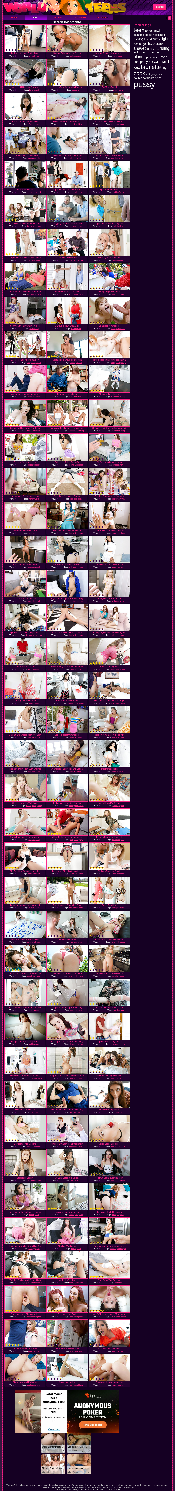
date (34, 1283)
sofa (122, 840)
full (76, 465)
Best (36, 17)
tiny (118, 226)
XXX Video (102, 17)
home (71, 465)
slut (80, 1078)
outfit (40, 1078)
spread (118, 1249)
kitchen (72, 431)
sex (33, 226)
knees (33, 1180)
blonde (122, 328)
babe (30, 158)
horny (117, 158)
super (122, 1078)
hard (39, 294)
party (80, 1317)
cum (37, 124)
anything (120, 1215)
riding (80, 124)
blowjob (34, 1078)
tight (31, 90)
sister (120, 465)
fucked (36, 90)
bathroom (74, 56)
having (122, 431)
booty (122, 976)
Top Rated (80, 17)
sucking (121, 1385)
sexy (80, 56)
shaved (32, 703)
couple (114, 533)
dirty (75, 124)
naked (80, 1146)
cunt (117, 124)
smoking (121, 533)
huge (29, 192)
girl (121, 1112)
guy (38, 465)
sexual (39, 1283)
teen (31, 56)
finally (32, 431)
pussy (120, 56)
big (28, 431)
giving (39, 806)
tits (39, 158)
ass (71, 124)
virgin (123, 1249)
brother (37, 1351)
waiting (38, 431)
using (39, 1180)
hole (70, 908)
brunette (79, 908)
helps (72, 874)
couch (79, 1112)
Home (14, 17)
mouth (34, 192)
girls (117, 1078)
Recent (58, 17)
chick (81, 158)
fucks (115, 56)
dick (70, 158)
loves (123, 158)
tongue (38, 362)
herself (80, 260)
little (121, 226)
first (118, 294)
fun (79, 90)
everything (79, 431)
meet (121, 260)
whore (70, 703)
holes (72, 737)
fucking (32, 124)
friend (80, 397)
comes (80, 465)
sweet (117, 840)
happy (121, 806)
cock (39, 192)
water (38, 260)
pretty (113, 362)
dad (122, 294)
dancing (121, 567)
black (80, 1385)
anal (71, 1351)
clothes (36, 56)
